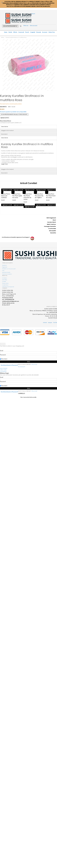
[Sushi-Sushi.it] (18, 18)
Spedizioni (4, 265)
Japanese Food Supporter (8, 286)
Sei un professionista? (10, 26)
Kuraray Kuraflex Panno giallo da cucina (17, 195)
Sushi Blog (4, 279)
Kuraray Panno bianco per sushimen (5, 195)
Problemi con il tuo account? (9, 269)
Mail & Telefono (51, 224)
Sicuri (54, 220)
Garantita (53, 233)
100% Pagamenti (51, 218)
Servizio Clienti (51, 222)
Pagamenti (4, 267)
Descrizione (4, 126)
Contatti (4, 281)
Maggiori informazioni (7, 130)
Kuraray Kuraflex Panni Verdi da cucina (50, 195)
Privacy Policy (5, 283)
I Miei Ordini (3, 370)
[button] (1, 192)
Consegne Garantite (50, 226)
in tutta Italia (52, 228)
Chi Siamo (4, 278)
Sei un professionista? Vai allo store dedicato (14, 114)
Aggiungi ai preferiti (5, 117)
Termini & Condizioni (7, 274)
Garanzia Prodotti (6, 272)
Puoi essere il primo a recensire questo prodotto (11, 103)
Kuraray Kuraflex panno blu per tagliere (39, 195)
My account (21, 367)
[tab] (28, 127)
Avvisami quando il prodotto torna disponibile (13, 111)
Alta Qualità (52, 230)
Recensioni (4, 134)
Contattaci (3, 371)
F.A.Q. (3, 270)
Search (33, 13)
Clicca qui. (34, 364)
